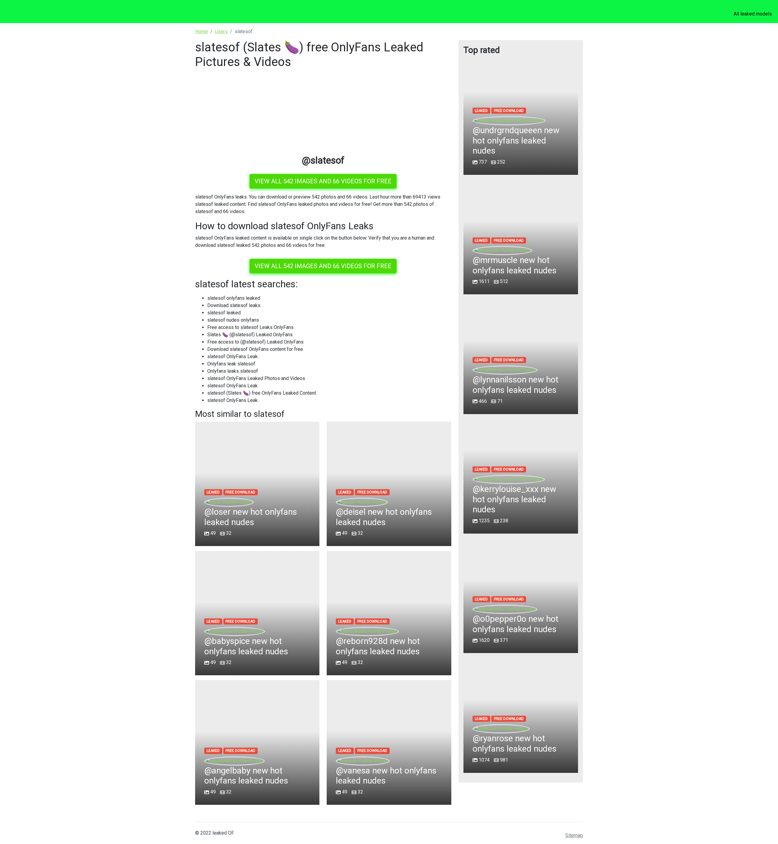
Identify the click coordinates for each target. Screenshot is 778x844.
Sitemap (574, 835)
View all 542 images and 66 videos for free (323, 181)
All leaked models (753, 14)
